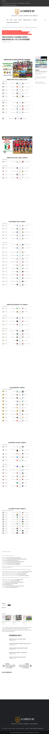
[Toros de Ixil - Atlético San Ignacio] (17, 454)
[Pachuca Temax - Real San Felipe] (17, 239)
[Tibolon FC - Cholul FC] (17, 103)
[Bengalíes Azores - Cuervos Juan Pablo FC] (17, 337)
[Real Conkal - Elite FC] (17, 392)
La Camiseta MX (27, 10)
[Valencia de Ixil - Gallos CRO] (17, 476)
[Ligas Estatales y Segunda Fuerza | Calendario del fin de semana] (27, 617)
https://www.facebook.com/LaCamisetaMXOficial (14, 582)
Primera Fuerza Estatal (21, 3)
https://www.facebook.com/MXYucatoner (13, 562)
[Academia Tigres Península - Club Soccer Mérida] (17, 168)
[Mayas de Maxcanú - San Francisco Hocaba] (17, 87)
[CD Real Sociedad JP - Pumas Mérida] (17, 331)
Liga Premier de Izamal (24, 33)
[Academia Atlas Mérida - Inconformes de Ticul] (17, 178)
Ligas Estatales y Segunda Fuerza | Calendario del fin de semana (27, 621)
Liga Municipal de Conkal (16, 33)
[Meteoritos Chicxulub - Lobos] (17, 398)
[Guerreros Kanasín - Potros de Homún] (17, 109)
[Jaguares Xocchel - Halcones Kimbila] (17, 268)
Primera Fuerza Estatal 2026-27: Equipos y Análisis (17, 639)
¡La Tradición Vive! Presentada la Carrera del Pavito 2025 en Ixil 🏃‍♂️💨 (20, 643)
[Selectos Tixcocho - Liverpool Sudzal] (17, 526)
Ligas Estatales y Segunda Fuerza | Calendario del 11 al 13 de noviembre (10, 665)
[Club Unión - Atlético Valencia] (17, 421)
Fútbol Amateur (8, 30)
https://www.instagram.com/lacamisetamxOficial (15, 585)
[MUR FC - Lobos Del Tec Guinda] (17, 344)
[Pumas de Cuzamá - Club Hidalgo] (17, 118)
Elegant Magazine (31, 732)
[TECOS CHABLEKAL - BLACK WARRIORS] (17, 414)
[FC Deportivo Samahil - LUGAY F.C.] (17, 175)
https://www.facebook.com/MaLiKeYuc (12, 560)
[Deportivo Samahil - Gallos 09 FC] (17, 229)
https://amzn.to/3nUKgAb (22, 572)
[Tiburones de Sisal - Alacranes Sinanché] (17, 255)
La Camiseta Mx (22, 627)
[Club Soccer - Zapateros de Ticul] (17, 106)
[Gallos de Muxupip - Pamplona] (17, 282)
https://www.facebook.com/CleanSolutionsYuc (16, 561)
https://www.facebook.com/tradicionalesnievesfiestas (17, 558)
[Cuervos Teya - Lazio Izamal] (17, 531)
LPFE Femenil (4, 34)
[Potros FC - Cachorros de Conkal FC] (17, 249)
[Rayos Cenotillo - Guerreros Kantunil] (17, 528)
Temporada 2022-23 (28, 34)
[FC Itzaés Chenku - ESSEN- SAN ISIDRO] (17, 162)
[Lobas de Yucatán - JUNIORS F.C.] (17, 171)
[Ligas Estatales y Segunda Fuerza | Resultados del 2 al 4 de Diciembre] (17, 617)
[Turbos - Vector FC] (17, 401)
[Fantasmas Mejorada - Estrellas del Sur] (17, 262)
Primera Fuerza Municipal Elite (19, 34)
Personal (10, 3)
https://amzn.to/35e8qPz (24, 575)
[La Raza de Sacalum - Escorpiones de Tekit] (17, 275)
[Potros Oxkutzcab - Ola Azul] (17, 285)
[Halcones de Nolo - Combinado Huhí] (17, 259)
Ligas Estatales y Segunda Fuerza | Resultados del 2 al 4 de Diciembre (17, 621)
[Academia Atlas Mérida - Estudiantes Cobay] (17, 325)
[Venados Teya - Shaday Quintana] (17, 515)
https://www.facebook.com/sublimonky (14, 557)
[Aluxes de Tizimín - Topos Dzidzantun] (17, 272)
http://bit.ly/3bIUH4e (19, 579)
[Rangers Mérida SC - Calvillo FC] (17, 309)
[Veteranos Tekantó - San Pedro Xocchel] (17, 522)
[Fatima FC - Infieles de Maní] (17, 265)
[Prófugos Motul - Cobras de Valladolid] (17, 232)
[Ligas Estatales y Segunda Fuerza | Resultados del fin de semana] (6, 617)
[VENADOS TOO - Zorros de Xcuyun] (17, 480)
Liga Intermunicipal (22, 628)
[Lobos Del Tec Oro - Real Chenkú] (17, 312)
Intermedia (27, 3)
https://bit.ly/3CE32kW (15, 580)
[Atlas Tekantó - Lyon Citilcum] (17, 533)
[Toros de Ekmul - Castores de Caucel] (17, 245)
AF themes (37, 732)
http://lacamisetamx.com (8, 584)
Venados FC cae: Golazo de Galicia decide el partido (17, 657)
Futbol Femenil (13, 30)
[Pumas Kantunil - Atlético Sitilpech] (17, 524)
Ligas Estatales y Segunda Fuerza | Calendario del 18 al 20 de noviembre (24, 665)
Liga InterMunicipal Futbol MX (6, 33)
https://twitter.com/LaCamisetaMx (11, 583)
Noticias (6, 3)
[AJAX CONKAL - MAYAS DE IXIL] (17, 418)
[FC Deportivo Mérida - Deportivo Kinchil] (17, 84)
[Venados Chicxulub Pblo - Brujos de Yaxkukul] (17, 470)
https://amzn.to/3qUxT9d (27, 571)
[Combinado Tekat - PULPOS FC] (17, 395)
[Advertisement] (17, 51)
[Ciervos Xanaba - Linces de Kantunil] (17, 513)
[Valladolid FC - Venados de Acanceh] (17, 97)
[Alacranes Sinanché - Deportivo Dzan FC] (17, 112)
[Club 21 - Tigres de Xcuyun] (17, 467)
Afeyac (3, 30)
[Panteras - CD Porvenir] (17, 341)
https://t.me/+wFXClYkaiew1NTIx (12, 587)
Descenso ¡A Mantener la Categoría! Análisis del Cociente (18, 648)
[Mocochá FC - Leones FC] (17, 473)
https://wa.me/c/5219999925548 (14, 564)
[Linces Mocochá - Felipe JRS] (17, 486)
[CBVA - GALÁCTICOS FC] (17, 405)
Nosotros (14, 3)
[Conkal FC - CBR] (17, 447)
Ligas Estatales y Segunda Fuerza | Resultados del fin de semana (6, 621)
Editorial (4, 41)
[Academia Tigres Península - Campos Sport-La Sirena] (17, 318)
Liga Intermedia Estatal (14, 628)
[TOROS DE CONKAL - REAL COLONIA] (17, 457)
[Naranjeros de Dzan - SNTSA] (17, 252)
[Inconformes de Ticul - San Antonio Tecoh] (17, 235)
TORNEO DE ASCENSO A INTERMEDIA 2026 (9, 5)
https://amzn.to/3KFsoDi (21, 574)
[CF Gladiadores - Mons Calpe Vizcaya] (17, 334)
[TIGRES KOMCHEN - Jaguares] (17, 411)
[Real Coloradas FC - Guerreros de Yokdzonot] (17, 278)
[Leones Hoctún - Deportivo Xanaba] (17, 517)
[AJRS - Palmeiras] (17, 460)
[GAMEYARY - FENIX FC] (17, 408)
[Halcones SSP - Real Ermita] (17, 93)
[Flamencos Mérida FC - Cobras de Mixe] (17, 321)
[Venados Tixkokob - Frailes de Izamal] (17, 90)
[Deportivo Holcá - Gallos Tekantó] (17, 519)
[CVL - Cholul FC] (17, 483)
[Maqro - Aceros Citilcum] (17, 226)
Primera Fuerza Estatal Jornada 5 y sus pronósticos (18, 652)
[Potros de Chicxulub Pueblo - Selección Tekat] (17, 451)
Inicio (3, 3)
